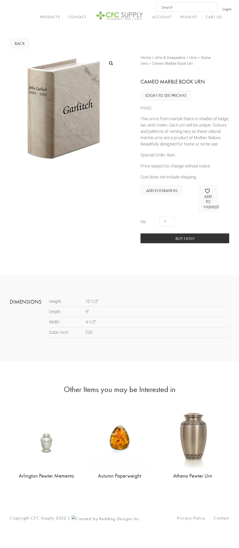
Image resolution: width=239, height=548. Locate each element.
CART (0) (214, 17)
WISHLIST (188, 17)
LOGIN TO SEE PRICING (165, 95)
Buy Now (185, 238)
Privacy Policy (191, 518)
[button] (111, 63)
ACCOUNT (162, 17)
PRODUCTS (50, 17)
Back (20, 43)
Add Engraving (162, 190)
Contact (221, 518)
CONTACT (77, 17)
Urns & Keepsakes (170, 58)
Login (227, 9)
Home (146, 58)
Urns (193, 58)
